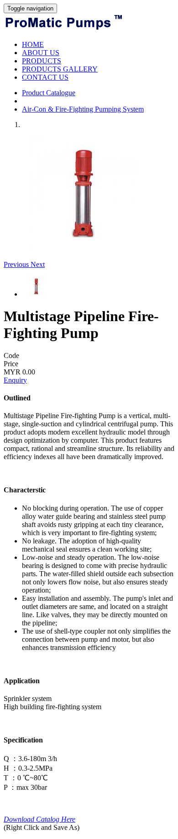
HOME (33, 44)
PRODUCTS (41, 61)
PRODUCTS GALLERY (60, 69)
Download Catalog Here (39, 819)
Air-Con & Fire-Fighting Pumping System (83, 109)
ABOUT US (40, 52)
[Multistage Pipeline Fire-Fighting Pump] (83, 247)
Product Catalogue (48, 93)
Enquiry (15, 380)
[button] (17, 264)
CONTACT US (45, 77)
